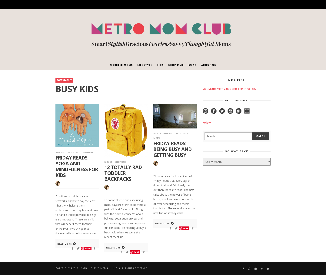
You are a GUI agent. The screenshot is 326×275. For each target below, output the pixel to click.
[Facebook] (228, 4)
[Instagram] (241, 4)
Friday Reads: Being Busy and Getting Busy (172, 149)
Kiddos (76, 152)
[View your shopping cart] (261, 4)
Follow (207, 122)
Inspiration (62, 152)
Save (88, 248)
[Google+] (234, 4)
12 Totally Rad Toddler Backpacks (123, 173)
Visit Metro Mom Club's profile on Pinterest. (229, 88)
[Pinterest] (247, 4)
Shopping (89, 152)
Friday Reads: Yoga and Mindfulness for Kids (76, 166)
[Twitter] (254, 4)
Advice (157, 133)
